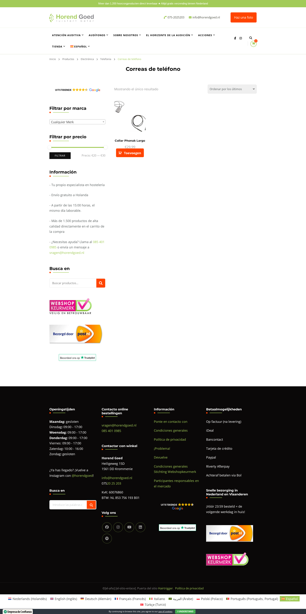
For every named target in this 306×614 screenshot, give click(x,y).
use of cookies (165, 611)
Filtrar (60, 155)
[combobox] (77, 121)
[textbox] (78, 122)
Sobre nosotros (125, 35)
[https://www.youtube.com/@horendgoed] (129, 527)
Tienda (57, 46)
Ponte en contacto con (170, 421)
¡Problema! (162, 448)
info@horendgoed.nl (117, 478)
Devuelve (161, 457)
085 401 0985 (111, 431)
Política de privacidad (170, 439)
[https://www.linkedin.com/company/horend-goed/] (140, 527)
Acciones (205, 35)
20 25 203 (114, 483)
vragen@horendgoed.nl (66, 253)
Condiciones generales (171, 430)
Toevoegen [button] (132, 153)
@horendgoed (82, 475)
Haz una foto (243, 17)
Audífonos (97, 35)
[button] (77, 90)
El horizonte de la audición (168, 35)
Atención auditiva (66, 35)
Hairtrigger (165, 588)
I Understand (185, 611)
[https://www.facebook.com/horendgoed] (107, 527)
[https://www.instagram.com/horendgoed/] (118, 527)
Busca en (100, 283)
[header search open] (250, 38)
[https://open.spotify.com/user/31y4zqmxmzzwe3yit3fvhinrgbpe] (107, 539)
